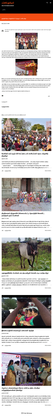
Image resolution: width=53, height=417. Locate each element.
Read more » (48, 170)
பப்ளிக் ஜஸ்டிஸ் (8, 2)
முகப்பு (3, 9)
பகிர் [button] (49, 96)
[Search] (47, 2)
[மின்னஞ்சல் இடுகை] (2, 96)
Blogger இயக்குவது (27, 413)
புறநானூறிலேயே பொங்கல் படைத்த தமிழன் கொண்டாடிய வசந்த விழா (25, 273)
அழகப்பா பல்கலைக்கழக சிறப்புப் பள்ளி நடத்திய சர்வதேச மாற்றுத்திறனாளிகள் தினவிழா (21, 389)
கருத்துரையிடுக (5, 106)
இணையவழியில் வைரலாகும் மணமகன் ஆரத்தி (18, 330)
